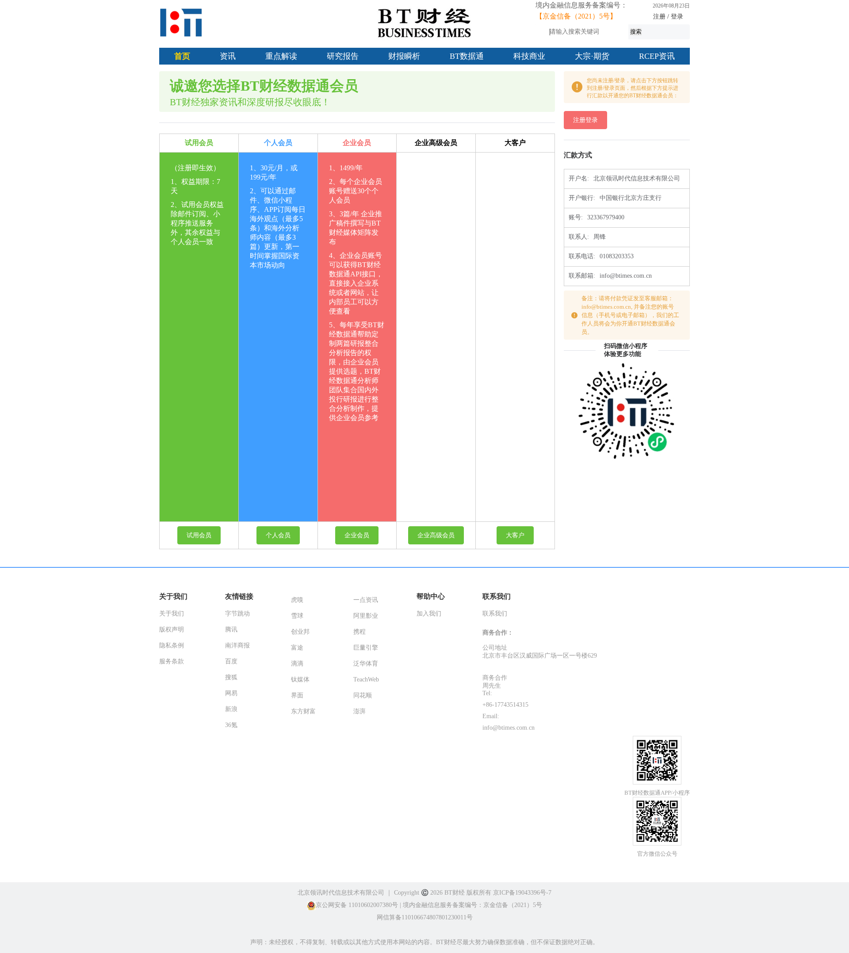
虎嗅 (297, 600)
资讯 (228, 56)
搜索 (636, 31)
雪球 (297, 615)
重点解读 (281, 56)
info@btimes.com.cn (508, 727)
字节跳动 (237, 613)
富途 (297, 647)
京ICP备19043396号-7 (522, 892)
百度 (231, 661)
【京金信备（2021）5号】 (576, 16)
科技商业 (529, 56)
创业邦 (300, 631)
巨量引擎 (365, 647)
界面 (297, 695)
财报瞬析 (404, 56)
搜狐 (231, 677)
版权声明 (171, 629)
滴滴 (297, 663)
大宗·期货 (592, 56)
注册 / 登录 (668, 16)
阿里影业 (365, 615)
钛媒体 (300, 679)
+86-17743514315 (505, 704)
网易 (231, 693)
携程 (359, 631)
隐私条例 (171, 645)
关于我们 (171, 613)
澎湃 (359, 711)
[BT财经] (181, 22)
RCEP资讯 (657, 56)
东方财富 (303, 711)
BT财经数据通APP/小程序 (657, 792)
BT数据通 (467, 56)
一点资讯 (365, 600)
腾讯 (231, 629)
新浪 (231, 709)
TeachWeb (366, 679)
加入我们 (429, 613)
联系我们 (494, 613)
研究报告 (343, 56)
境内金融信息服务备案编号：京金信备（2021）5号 (472, 905)
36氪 (231, 725)
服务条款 (171, 661)
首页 (182, 56)
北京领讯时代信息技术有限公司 (341, 892)
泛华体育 (365, 663)
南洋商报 (237, 645)
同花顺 (362, 695)
